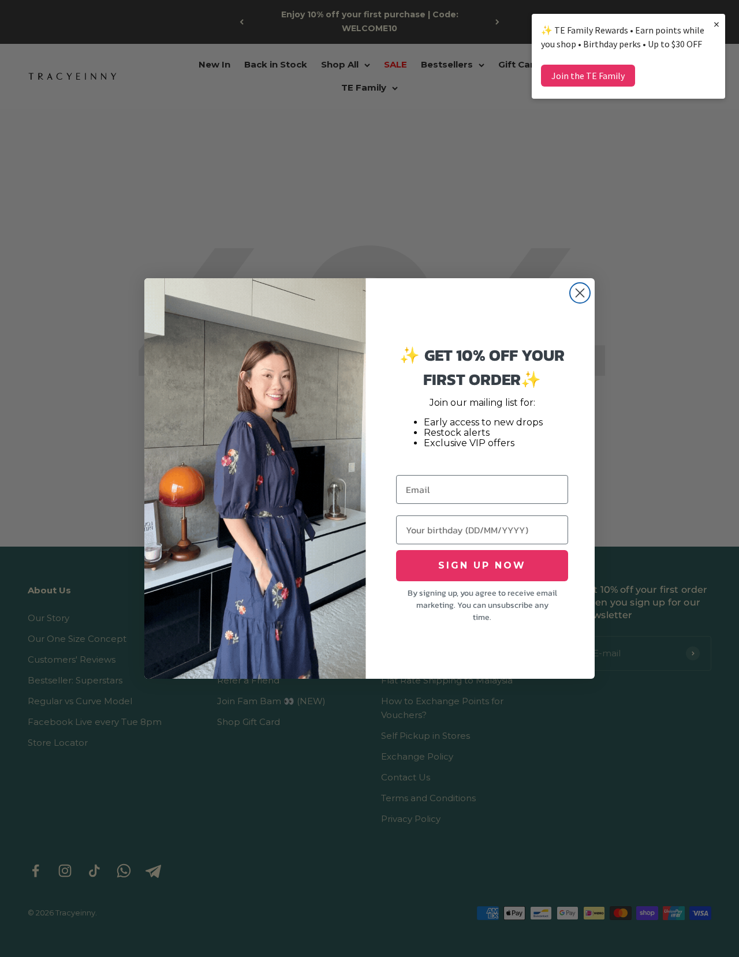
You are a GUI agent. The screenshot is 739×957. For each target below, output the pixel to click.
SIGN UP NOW (482, 565)
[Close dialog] (580, 293)
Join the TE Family (588, 75)
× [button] (716, 24)
